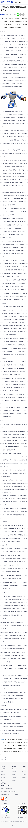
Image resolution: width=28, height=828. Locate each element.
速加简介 (24, 769)
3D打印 (2, 771)
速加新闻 (24, 777)
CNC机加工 (3, 769)
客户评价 (14, 777)
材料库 (13, 774)
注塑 (2, 780)
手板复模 (3, 774)
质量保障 (14, 771)
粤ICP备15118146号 (16, 825)
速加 (2, 739)
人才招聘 (24, 774)
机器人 (4, 431)
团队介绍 (24, 771)
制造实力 (14, 769)
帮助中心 (14, 780)
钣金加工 (3, 777)
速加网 (23, 745)
